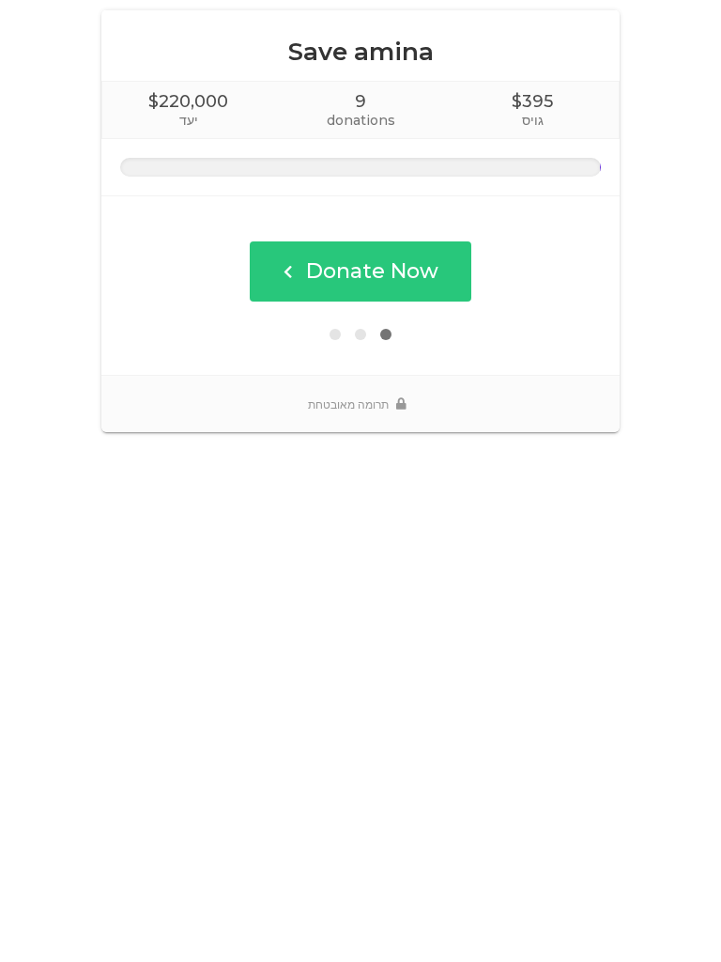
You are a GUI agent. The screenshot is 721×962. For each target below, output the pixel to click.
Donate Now (372, 271)
